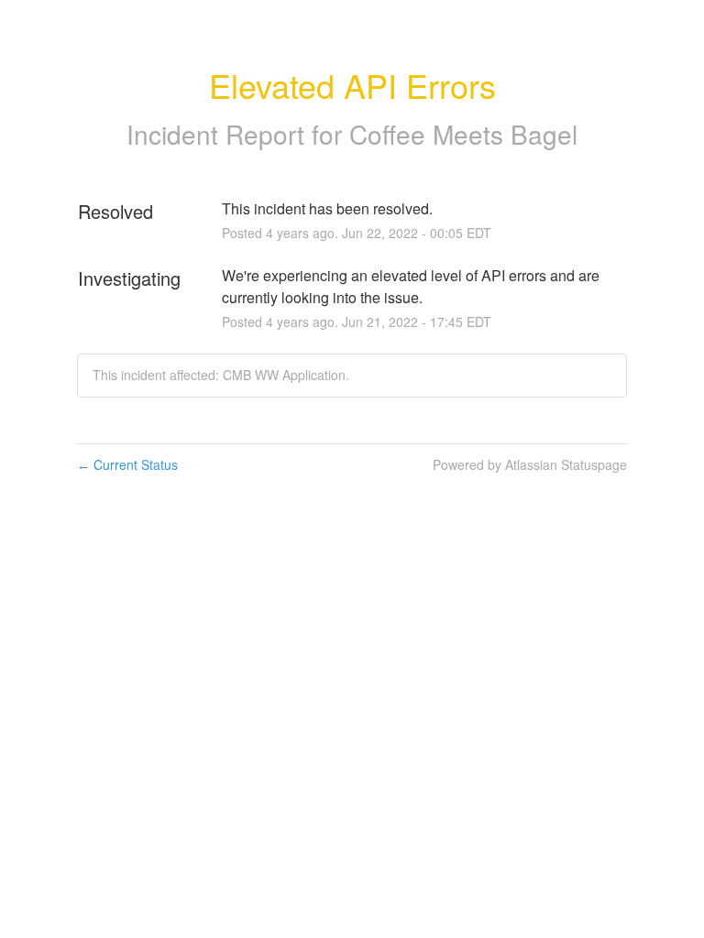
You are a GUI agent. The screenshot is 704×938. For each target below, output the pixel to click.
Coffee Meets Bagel (463, 133)
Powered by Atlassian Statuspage (530, 464)
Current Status (127, 464)
